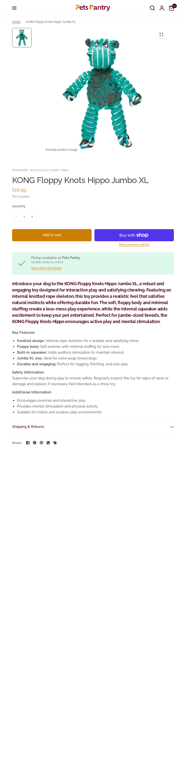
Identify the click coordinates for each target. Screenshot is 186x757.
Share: (17, 442)
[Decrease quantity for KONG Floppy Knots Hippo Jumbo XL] (16, 216)
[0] (170, 8)
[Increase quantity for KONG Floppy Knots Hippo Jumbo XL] (32, 216)
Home (16, 22)
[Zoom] (161, 34)
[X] (35, 443)
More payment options (134, 244)
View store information (46, 268)
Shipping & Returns (28, 426)
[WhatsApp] (48, 443)
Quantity (18, 206)
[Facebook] (28, 443)
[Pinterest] (41, 443)
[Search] (152, 8)
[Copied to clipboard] (55, 443)
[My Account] (162, 8)
